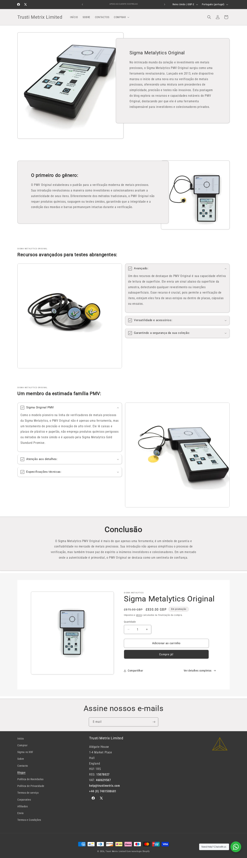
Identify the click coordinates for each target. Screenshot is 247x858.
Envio (20, 813)
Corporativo (24, 799)
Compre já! (166, 654)
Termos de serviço (28, 792)
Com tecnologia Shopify (138, 851)
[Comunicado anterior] (82, 4)
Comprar (22, 745)
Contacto (22, 765)
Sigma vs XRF (25, 752)
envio (139, 615)
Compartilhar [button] (135, 670)
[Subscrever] (154, 721)
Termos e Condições (29, 819)
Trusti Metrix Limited (116, 851)
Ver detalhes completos (197, 670)
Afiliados (22, 806)
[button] (121, 17)
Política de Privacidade (30, 785)
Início (20, 738)
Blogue (21, 772)
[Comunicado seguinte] (164, 4)
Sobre (20, 758)
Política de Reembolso (30, 779)
